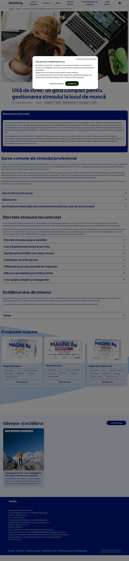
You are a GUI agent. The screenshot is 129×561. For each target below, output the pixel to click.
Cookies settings (56, 83)
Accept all (72, 83)
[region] (65, 72)
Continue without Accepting (86, 59)
